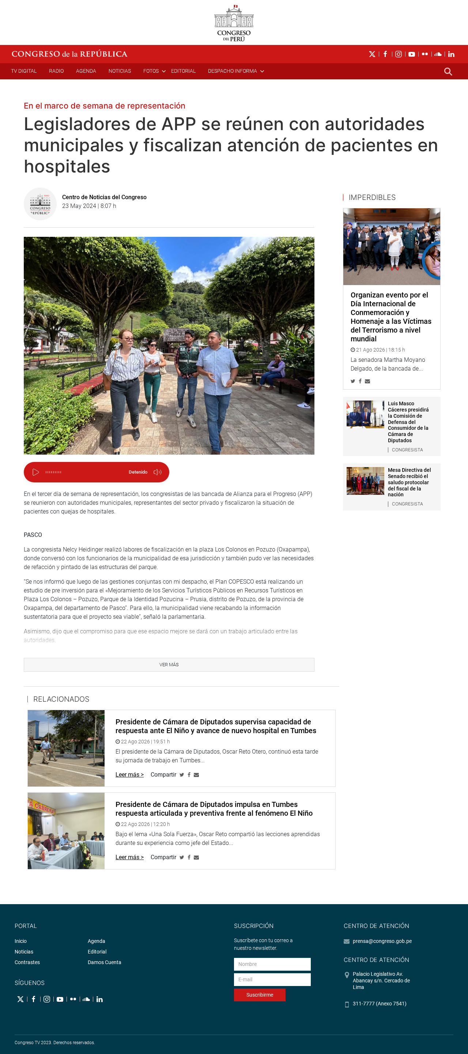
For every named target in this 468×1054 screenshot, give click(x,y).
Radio (56, 71)
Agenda (86, 71)
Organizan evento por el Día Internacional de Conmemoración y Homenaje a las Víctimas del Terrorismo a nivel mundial (391, 317)
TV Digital (24, 71)
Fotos (151, 71)
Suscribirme (259, 995)
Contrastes (27, 962)
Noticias (120, 71)
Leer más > (130, 774)
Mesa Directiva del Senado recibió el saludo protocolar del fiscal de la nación (409, 482)
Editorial (183, 71)
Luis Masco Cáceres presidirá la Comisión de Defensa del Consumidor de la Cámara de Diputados (408, 422)
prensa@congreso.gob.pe (382, 941)
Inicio (21, 941)
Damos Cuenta (104, 962)
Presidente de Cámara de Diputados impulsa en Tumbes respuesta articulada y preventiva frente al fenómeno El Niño (214, 809)
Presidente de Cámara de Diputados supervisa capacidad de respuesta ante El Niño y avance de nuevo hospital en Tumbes (216, 726)
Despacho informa (232, 71)
